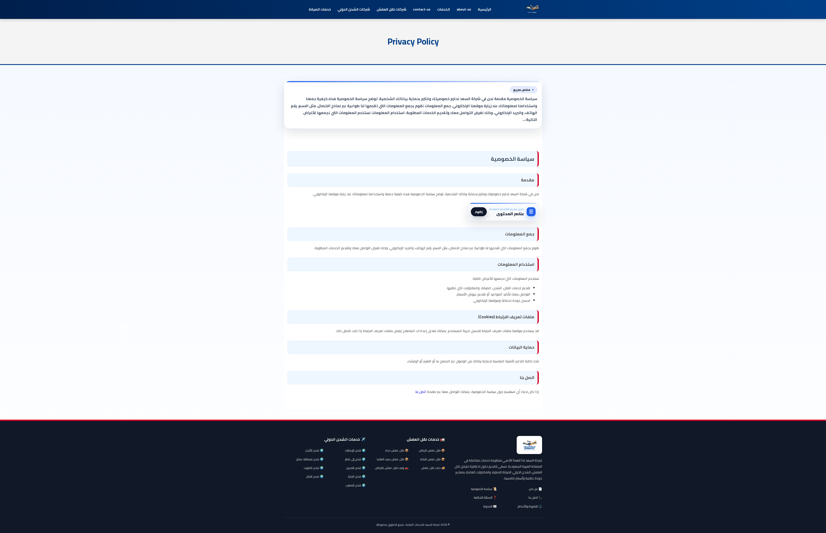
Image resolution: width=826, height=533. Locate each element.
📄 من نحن (535, 489)
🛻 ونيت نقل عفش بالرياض (391, 468)
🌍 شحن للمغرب (355, 485)
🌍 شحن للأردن (314, 450)
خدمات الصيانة (320, 9)
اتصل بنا (420, 391)
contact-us (421, 9)
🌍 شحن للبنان (315, 476)
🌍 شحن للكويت (314, 468)
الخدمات (443, 9)
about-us (464, 9)
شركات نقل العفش (391, 9)
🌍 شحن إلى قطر (355, 459)
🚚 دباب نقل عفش (433, 468)
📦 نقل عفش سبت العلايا (392, 459)
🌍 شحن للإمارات (355, 450)
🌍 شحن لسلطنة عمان (310, 459)
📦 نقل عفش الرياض (432, 450)
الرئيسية (484, 9)
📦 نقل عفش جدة (396, 450)
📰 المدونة (490, 506)
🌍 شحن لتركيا (356, 476)
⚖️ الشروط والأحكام (530, 506)
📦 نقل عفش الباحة (432, 459)
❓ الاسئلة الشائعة (485, 497)
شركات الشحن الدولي (353, 9)
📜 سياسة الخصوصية (484, 489)
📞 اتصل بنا (535, 497)
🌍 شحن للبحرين (355, 468)
